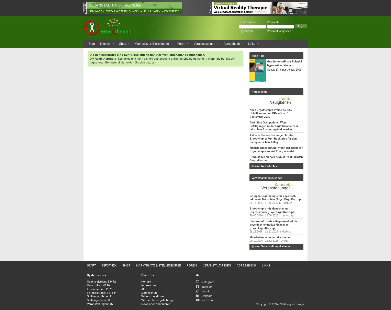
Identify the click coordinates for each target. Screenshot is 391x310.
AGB (144, 289)
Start (92, 43)
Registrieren (246, 31)
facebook (207, 286)
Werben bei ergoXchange (157, 300)
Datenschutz (149, 292)
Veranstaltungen (204, 43)
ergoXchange (295, 304)
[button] (301, 26)
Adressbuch (232, 43)
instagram (207, 282)
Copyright (262, 304)
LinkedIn (206, 295)
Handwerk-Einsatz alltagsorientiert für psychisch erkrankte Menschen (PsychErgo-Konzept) (273, 225)
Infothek (105, 43)
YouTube (207, 300)
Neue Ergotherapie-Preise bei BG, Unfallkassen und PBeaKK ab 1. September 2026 (271, 113)
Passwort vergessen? (279, 31)
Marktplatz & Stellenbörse (152, 43)
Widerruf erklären (152, 296)
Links (251, 43)
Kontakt (146, 281)
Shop (122, 43)
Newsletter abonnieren (155, 304)
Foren (181, 43)
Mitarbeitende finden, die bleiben (270, 237)
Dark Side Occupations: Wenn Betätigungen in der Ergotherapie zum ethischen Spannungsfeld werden (274, 126)
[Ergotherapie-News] (276, 105)
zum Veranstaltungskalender (273, 246)
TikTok (205, 291)
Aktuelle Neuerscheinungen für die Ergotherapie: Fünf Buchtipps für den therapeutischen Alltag (273, 139)
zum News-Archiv (266, 166)
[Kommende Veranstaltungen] (276, 191)
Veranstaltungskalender (267, 177)
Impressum (148, 285)
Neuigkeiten (259, 91)
